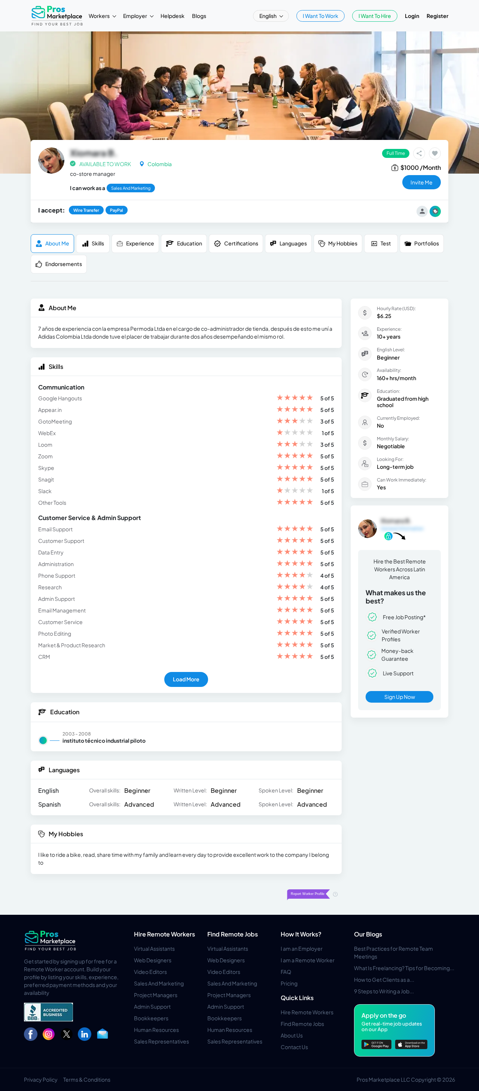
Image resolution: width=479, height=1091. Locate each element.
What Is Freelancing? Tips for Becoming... (404, 968)
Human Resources (156, 1029)
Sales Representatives (161, 1041)
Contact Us (294, 1046)
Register (437, 15)
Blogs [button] (199, 15)
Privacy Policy (41, 1079)
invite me (422, 182)
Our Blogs (368, 934)
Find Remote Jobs (232, 934)
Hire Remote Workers (164, 934)
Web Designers (152, 960)
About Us (292, 1035)
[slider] (295, 398)
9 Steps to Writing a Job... (384, 991)
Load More (186, 679)
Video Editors (150, 971)
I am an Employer (302, 948)
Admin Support (152, 1006)
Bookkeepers (151, 1018)
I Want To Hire (375, 15)
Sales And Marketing (159, 983)
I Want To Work (320, 15)
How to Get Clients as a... (384, 979)
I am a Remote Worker (308, 960)
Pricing (289, 983)
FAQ (286, 971)
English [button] (268, 15)
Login (412, 15)
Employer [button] (135, 15)
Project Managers (155, 994)
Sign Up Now (399, 696)
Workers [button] (99, 15)
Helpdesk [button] (172, 15)
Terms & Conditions (86, 1079)
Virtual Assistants (154, 948)
